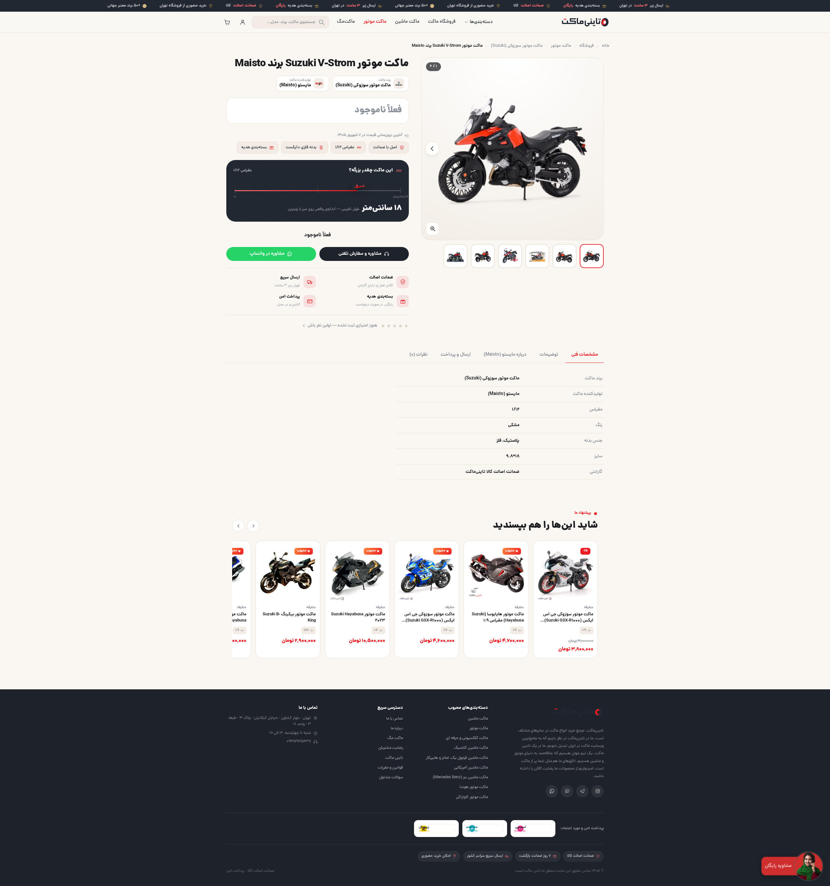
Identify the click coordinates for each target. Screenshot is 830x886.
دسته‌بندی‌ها (481, 22)
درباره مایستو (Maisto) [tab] (505, 354)
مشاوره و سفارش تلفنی (359, 253)
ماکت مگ (395, 738)
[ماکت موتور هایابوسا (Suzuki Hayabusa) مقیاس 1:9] (496, 599)
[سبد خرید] (226, 22)
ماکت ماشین (407, 22)
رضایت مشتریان (390, 748)
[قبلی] (253, 526)
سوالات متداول (391, 777)
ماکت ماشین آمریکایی (471, 768)
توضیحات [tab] (549, 354)
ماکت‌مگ (346, 22)
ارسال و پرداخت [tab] (456, 354)
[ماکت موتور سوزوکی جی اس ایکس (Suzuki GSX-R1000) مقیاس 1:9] (427, 599)
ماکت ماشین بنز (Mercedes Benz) (460, 777)
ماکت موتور (374, 22)
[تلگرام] (582, 791)
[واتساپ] (552, 791)
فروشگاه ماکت (442, 22)
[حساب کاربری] (242, 22)
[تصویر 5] (483, 256)
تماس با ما (394, 719)
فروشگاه (586, 46)
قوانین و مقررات (390, 768)
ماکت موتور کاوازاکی (472, 797)
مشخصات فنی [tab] (584, 354)
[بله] (567, 791)
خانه (606, 46)
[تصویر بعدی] (432, 148)
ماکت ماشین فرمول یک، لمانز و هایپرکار (457, 758)
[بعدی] (238, 526)
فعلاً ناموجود (317, 235)
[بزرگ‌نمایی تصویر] (432, 228)
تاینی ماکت (394, 758)
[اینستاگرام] (597, 791)
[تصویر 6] (456, 256)
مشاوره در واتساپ (267, 253)
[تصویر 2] (564, 256)
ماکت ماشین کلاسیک (471, 748)
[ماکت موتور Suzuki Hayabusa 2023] (357, 599)
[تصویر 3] (537, 256)
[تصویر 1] (592, 256)
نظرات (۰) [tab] (418, 354)
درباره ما (397, 728)
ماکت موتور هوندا (473, 787)
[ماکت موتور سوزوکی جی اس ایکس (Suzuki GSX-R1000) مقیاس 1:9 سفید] (565, 599)
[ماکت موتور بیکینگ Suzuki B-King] (288, 599)
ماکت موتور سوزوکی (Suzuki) (517, 46)
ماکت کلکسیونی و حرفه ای (467, 738)
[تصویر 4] (510, 256)
